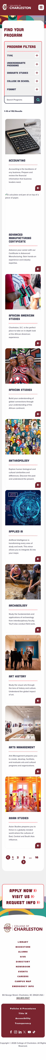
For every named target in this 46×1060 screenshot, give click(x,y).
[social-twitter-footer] (24, 1032)
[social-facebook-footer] (11, 1032)
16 (36, 857)
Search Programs (14, 100)
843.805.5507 (23, 998)
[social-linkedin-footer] (20, 1032)
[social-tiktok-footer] (34, 1032)
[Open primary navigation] (41, 7)
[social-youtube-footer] (29, 1032)
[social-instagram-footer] (15, 1032)
